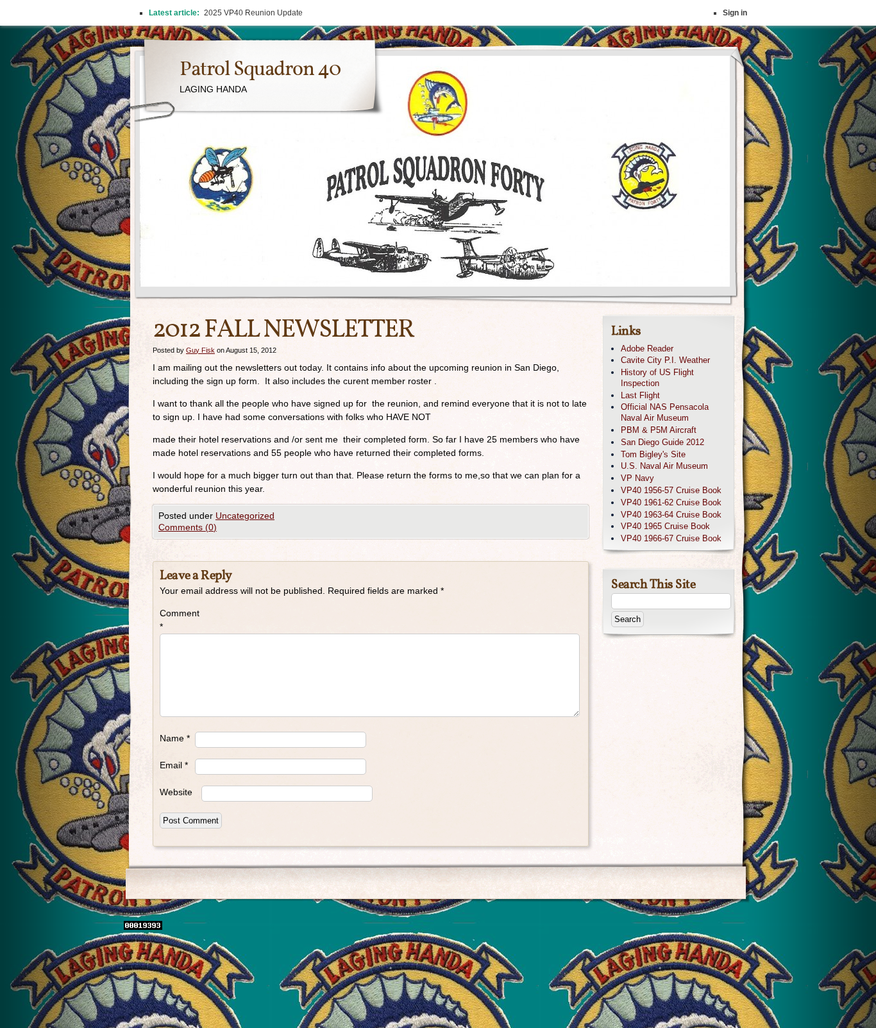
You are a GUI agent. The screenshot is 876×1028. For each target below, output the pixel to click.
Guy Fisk (200, 350)
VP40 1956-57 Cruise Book (671, 490)
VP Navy (637, 478)
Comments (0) (187, 527)
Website (176, 792)
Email (174, 765)
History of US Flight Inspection (657, 377)
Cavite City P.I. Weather (665, 360)
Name (175, 738)
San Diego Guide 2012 (662, 442)
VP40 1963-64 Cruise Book (671, 514)
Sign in (735, 12)
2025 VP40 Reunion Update (253, 12)
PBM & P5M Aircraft (658, 430)
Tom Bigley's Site (653, 454)
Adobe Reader (647, 348)
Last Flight (640, 395)
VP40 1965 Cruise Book (665, 526)
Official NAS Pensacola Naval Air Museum (665, 412)
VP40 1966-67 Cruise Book (671, 538)
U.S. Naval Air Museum (664, 466)
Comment (177, 620)
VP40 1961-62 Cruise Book (671, 502)
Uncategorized (244, 515)
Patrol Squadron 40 (260, 70)
